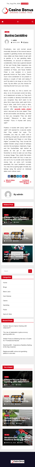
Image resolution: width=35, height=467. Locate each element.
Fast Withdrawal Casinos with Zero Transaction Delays (16, 256)
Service (6, 415)
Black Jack (6, 291)
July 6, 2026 (10, 404)
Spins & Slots (7, 314)
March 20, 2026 (11, 442)
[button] (32, 22)
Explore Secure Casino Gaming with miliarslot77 (16, 218)
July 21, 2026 (10, 384)
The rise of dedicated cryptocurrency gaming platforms (16, 237)
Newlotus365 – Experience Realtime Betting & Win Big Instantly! (17, 439)
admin (15, 40)
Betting (7, 434)
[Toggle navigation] (17, 21)
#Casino (25, 42)
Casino (7, 31)
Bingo (5, 287)
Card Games (7, 296)
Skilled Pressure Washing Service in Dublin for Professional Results (17, 420)
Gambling (6, 305)
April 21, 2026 (10, 423)
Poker (5, 309)
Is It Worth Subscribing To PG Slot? (24, 181)
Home (5, 282)
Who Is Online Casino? (10, 181)
